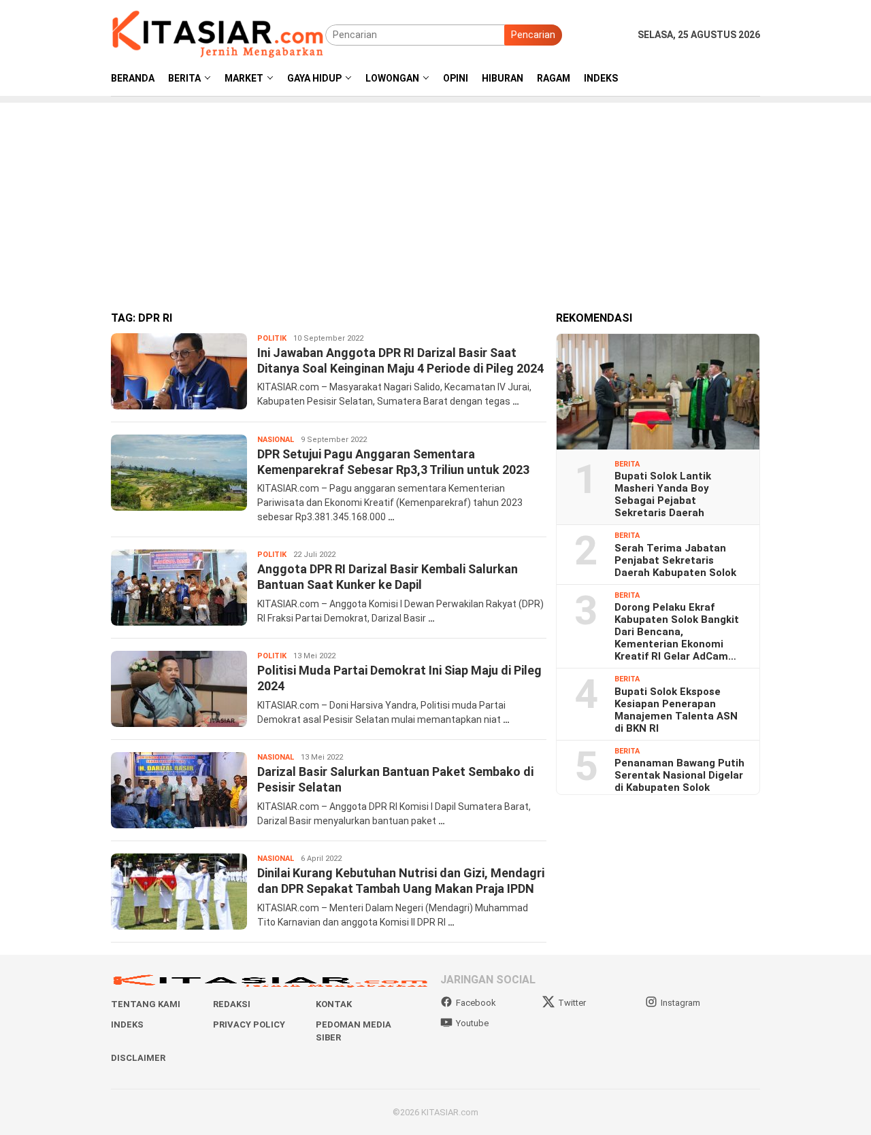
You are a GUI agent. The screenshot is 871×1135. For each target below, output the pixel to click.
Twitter (572, 1003)
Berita (627, 464)
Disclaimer (138, 1058)
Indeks (127, 1024)
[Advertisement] (435, 198)
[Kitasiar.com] (218, 34)
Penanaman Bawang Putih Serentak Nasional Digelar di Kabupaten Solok (679, 775)
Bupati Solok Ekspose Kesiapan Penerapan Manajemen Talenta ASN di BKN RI (676, 709)
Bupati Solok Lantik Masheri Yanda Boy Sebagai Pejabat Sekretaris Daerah (662, 494)
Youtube (472, 1023)
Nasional (275, 439)
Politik (271, 338)
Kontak (334, 1004)
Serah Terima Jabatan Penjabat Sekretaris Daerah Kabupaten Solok (675, 560)
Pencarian (533, 34)
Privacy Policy (249, 1024)
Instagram (680, 1003)
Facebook (476, 1003)
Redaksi (231, 1004)
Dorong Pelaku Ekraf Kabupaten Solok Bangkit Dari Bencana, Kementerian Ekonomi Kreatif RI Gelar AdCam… (676, 631)
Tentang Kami (145, 1004)
